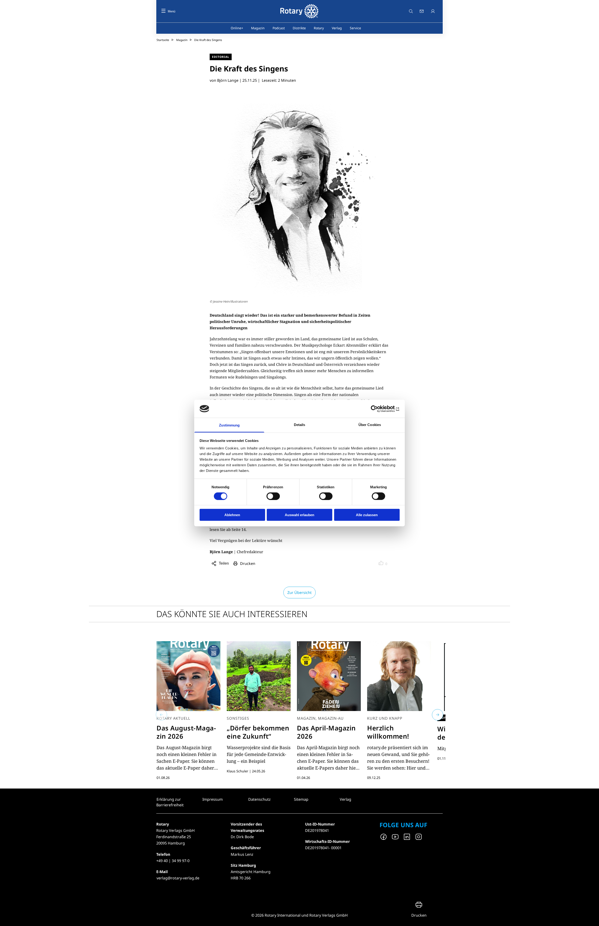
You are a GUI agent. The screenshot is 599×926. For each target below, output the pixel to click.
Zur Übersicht (299, 592)
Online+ (237, 28)
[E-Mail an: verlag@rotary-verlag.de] (422, 11)
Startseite (163, 40)
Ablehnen (232, 515)
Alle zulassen (367, 515)
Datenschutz (259, 799)
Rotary (319, 28)
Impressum (212, 799)
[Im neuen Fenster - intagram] (419, 837)
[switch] (273, 496)
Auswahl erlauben (299, 515)
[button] (161, 715)
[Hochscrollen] (590, 917)
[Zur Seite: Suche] (410, 11)
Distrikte (299, 28)
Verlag (337, 28)
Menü (171, 11)
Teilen (224, 564)
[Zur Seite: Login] (433, 11)
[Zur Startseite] (299, 11)
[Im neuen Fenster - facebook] (383, 837)
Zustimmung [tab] (229, 425)
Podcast (279, 28)
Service (355, 28)
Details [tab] (299, 425)
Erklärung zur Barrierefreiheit (170, 802)
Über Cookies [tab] (369, 425)
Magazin (258, 28)
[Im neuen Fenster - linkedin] (407, 837)
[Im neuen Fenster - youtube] (395, 837)
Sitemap (301, 799)
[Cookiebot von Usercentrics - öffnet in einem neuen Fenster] (379, 408)
